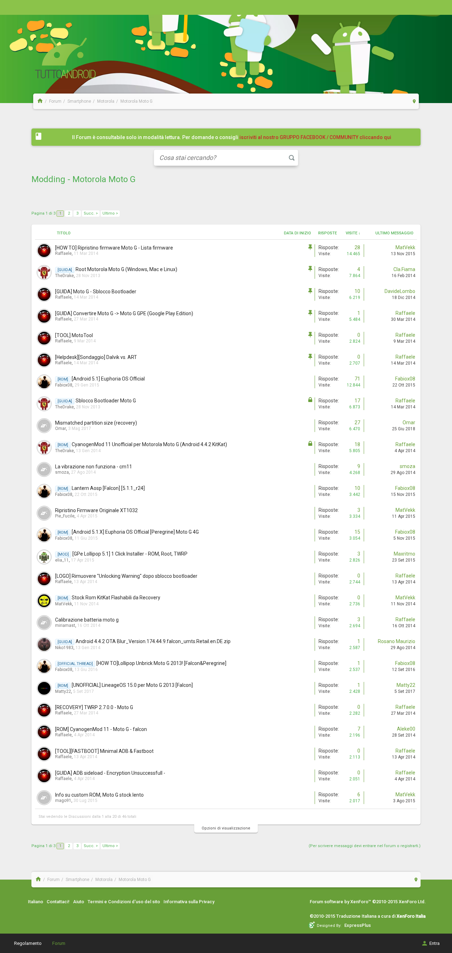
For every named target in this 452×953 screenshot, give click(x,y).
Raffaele (63, 253)
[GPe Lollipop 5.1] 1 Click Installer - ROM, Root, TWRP (130, 554)
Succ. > (91, 213)
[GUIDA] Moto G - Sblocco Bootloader (95, 291)
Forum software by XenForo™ (368, 901)
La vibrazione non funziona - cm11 (93, 466)
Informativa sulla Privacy (188, 901)
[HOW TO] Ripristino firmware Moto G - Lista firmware (114, 248)
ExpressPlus (357, 925)
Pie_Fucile (65, 516)
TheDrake (64, 275)
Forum (58, 943)
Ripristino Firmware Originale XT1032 (96, 510)
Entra (434, 943)
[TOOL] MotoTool (74, 335)
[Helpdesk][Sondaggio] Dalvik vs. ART (96, 357)
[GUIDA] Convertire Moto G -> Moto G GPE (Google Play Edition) (124, 313)
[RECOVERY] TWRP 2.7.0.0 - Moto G (94, 707)
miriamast (65, 625)
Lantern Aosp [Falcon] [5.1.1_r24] (108, 488)
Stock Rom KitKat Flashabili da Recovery (116, 597)
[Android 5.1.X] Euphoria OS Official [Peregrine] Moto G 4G (135, 532)
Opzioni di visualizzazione (226, 828)
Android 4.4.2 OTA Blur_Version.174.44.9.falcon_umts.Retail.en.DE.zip (153, 641)
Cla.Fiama (404, 269)
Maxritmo (404, 554)
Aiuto (78, 901)
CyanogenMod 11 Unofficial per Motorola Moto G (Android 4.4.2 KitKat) (149, 444)
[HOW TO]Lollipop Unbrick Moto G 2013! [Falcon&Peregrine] (161, 663)
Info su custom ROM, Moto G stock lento (99, 795)
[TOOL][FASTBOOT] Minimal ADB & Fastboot (104, 751)
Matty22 (63, 691)
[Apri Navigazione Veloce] (414, 101)
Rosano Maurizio (396, 641)
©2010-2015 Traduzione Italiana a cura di (368, 916)
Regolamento (28, 943)
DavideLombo (400, 291)
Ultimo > (110, 213)
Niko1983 (64, 647)
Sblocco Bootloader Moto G (106, 400)
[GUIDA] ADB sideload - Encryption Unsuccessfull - (110, 773)
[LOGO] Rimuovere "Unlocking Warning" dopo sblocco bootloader (126, 576)
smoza (62, 472)
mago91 (63, 800)
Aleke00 (406, 729)
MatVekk (405, 247)
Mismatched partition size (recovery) (96, 423)
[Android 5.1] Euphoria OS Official (108, 379)
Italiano (35, 901)
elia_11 (62, 560)
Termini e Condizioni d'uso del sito (124, 901)
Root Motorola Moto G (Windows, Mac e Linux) (126, 269)
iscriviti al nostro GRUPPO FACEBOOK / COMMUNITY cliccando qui (315, 137)
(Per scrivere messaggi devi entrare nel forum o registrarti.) (365, 846)
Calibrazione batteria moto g (87, 620)
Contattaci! (58, 901)
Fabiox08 (63, 385)
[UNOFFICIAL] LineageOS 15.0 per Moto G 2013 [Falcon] (132, 685)
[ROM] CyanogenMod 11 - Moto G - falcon (101, 729)
